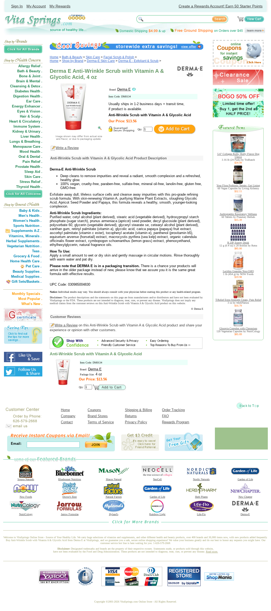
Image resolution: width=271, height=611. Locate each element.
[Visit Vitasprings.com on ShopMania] (219, 579)
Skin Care (93, 57)
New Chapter (245, 496)
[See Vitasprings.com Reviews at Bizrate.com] (184, 585)
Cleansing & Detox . (26, 86)
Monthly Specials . (27, 294)
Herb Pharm (201, 496)
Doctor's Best (69, 496)
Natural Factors (114, 496)
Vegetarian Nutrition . (24, 246)
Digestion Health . (27, 96)
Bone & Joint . (30, 76)
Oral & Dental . (30, 157)
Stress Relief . (31, 182)
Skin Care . (33, 177)
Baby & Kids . (30, 211)
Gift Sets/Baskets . (27, 282)
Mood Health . (31, 152)
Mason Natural (113, 479)
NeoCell (157, 479)
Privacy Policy (136, 422)
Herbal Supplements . (24, 241)
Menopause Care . (27, 147)
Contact (67, 422)
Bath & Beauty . (29, 71)
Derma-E (245, 514)
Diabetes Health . (28, 91)
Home (54, 57)
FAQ (165, 416)
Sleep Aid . (33, 172)
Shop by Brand (72, 61)
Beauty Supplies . (27, 271)
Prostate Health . (28, 167)
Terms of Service (101, 422)
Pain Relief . (32, 162)
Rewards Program (175, 422)
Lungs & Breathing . (26, 141)
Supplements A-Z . (26, 231)
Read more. (212, 551)
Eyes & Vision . (29, 111)
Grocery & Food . (27, 256)
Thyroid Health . (29, 187)
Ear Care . (34, 101)
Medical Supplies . (26, 276)
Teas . (37, 251)
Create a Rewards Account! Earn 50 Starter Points (221, 6)
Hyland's (113, 514)
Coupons (94, 410)
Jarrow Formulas (70, 514)
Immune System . (27, 126)
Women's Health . (27, 221)
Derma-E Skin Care (101, 61)
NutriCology (26, 514)
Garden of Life (245, 479)
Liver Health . (31, 136)
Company (68, 416)
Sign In (17, 6)
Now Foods (26, 496)
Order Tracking (173, 410)
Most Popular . (30, 299)
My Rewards (59, 6)
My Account (36, 6)
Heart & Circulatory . (25, 121)
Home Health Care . (26, 261)
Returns (131, 416)
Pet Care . (34, 266)
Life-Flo (201, 514)
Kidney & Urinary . (27, 131)
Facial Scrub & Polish (118, 57)
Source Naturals (25, 479)
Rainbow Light (157, 514)
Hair (23, 116)
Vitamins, (16, 236)
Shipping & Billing (138, 410)
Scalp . (36, 116)
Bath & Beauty (72, 57)
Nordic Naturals (201, 479)
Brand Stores (98, 416)
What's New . (31, 304)
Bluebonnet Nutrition (69, 479)
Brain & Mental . (29, 81)
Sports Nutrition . (27, 226)
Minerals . (33, 236)
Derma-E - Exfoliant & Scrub (138, 61)
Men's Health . (30, 216)
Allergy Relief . (30, 66)
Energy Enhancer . (27, 106)
